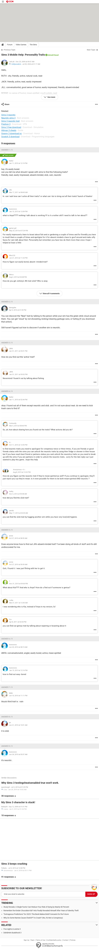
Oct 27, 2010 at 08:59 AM (18, 538)
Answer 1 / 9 (7, 150)
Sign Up (26, 940)
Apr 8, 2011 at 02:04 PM (17, 622)
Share (7, 104)
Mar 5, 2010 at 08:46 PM (18, 426)
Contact (65, 940)
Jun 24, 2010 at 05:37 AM (18, 754)
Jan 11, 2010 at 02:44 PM (18, 400)
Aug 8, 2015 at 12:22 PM (22, 472)
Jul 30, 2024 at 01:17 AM (31, 64)
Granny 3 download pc (11, 133)
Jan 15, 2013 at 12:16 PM (18, 670)
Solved (50, 55)
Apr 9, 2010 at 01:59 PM (17, 310)
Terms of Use (40, 940)
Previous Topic (9, 50)
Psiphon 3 (5, 124)
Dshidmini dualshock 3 (12, 933)
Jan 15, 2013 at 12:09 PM (18, 211)
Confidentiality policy (54, 940)
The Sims (33, 45)
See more (51, 97)
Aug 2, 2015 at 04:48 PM (18, 277)
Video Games (21, 45)
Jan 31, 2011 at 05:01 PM (18, 351)
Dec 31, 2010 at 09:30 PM (18, 584)
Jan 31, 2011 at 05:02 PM (18, 374)
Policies (72, 940)
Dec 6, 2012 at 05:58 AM (18, 494)
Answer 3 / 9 (7, 343)
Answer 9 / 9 (7, 746)
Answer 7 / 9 (7, 687)
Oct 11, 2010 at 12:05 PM (18, 445)
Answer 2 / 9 (7, 302)
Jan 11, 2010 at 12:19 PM (18, 163)
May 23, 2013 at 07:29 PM (18, 231)
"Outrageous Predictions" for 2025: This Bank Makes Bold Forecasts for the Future (36, 914)
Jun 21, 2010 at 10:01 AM (18, 725)
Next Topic (91, 50)
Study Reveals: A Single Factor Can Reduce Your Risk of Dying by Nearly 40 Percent (36, 907)
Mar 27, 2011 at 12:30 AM (18, 603)
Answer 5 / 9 (7, 530)
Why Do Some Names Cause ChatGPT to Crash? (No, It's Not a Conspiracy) (33, 918)
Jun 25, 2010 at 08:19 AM (18, 647)
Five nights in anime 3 (12, 929)
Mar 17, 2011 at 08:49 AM (18, 192)
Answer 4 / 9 (7, 391)
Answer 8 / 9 (7, 717)
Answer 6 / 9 (7, 639)
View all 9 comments (51, 293)
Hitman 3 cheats (8, 130)
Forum (9, 45)
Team (33, 940)
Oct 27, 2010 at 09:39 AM (18, 564)
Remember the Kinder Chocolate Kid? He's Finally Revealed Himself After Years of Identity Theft (41, 910)
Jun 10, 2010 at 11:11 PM (18, 696)
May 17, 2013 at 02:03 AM (18, 513)
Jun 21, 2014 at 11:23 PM (18, 258)
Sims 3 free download (11, 127)
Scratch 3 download (10, 136)
